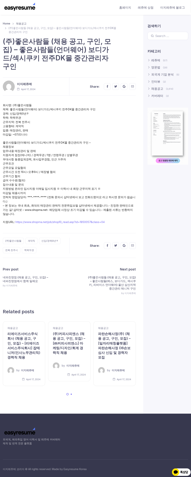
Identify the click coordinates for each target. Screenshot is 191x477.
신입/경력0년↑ (49, 240)
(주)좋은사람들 (13, 240)
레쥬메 (155, 60)
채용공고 (21, 23)
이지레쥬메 (24, 84)
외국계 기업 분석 (162, 74)
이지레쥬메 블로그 (172, 7)
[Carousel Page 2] (71, 394)
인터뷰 (155, 81)
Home (6, 23)
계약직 (31, 240)
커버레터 (157, 96)
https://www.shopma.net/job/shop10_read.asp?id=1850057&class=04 (60, 222)
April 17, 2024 (33, 379)
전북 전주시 (11, 250)
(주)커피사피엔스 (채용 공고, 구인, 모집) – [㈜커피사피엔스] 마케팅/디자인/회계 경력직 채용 (69, 343)
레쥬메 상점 (146, 7)
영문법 (155, 67)
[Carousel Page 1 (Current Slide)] (67, 394)
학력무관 (29, 250)
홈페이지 (125, 7)
